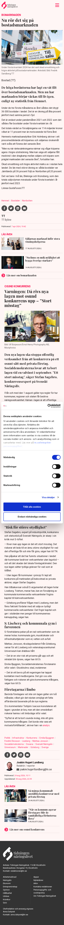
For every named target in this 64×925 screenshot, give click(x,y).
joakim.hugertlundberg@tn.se (36, 769)
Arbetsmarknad (9, 877)
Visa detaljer (48, 497)
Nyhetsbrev (38, 880)
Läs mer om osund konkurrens (27, 829)
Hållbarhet (7, 893)
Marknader (23, 747)
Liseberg (26, 741)
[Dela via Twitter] (11, 208)
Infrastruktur (18, 738)
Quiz (5, 903)
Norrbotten (27, 200)
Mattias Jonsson (40, 741)
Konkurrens (32, 738)
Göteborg (35, 747)
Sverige (45, 747)
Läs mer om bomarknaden (21, 275)
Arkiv (35, 883)
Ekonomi (7, 883)
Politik (7, 738)
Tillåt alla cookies (32, 507)
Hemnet (5, 200)
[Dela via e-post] (24, 208)
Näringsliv (7, 880)
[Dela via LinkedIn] (18, 208)
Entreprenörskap (10, 887)
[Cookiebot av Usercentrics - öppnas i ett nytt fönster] (48, 406)
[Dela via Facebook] (4, 208)
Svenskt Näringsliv (44, 744)
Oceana (30, 744)
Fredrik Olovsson (12, 741)
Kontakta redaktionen (42, 887)
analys (46, 725)
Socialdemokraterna (14, 744)
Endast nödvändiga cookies (32, 516)
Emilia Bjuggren (46, 738)
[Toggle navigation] (57, 5)
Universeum (10, 747)
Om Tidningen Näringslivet (44, 896)
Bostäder (15, 200)
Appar (36, 877)
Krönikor (6, 899)
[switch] (56, 466)
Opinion (6, 890)
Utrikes (6, 896)
